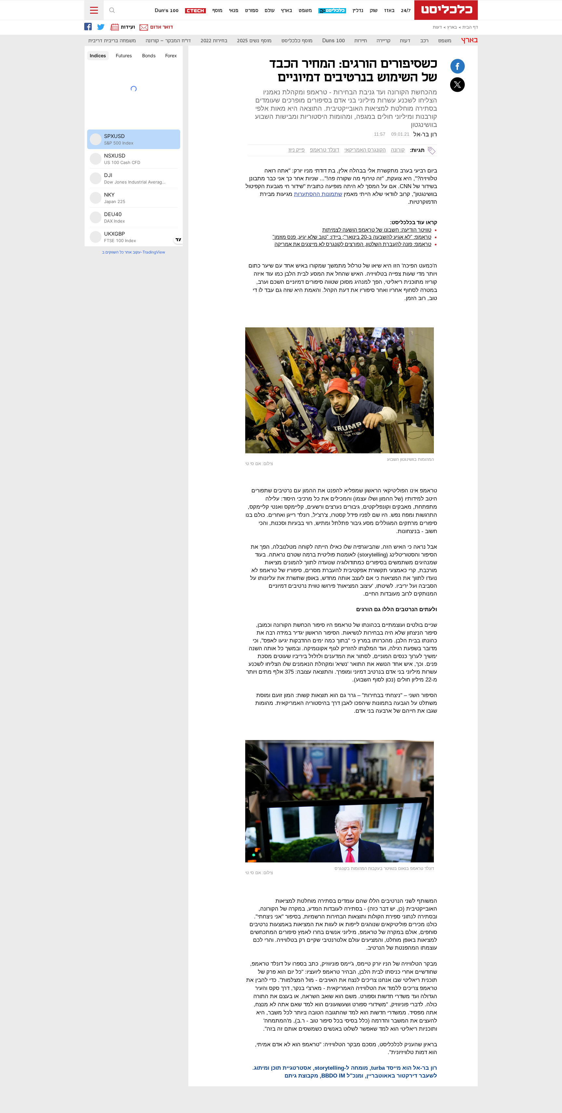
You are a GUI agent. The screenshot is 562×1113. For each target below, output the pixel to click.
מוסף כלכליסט (297, 41)
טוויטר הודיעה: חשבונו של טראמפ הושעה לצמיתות (376, 230)
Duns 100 (333, 41)
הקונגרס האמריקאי (365, 150)
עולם (269, 11)
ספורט (251, 11)
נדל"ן (358, 11)
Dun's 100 (167, 11)
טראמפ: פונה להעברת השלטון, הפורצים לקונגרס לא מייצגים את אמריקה (352, 244)
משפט (305, 11)
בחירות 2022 (214, 41)
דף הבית (470, 27)
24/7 (406, 11)
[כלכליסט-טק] (332, 10)
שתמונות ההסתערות (318, 194)
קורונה (398, 150)
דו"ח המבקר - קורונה (168, 41)
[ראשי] (446, 10)
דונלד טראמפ (324, 150)
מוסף (217, 11)
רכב (424, 41)
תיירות (361, 41)
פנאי (233, 11)
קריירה (383, 41)
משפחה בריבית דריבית (112, 41)
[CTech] (195, 11)
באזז (389, 11)
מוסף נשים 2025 (254, 41)
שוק (374, 11)
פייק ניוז (296, 150)
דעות (437, 27)
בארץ (286, 11)
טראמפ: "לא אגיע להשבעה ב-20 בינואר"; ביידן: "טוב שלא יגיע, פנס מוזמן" (352, 237)
